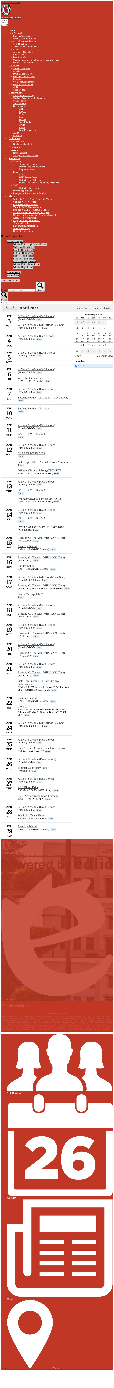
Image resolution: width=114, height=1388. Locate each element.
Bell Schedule (19, 54)
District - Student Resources (32, 166)
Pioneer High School (23, 255)
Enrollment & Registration (25, 226)
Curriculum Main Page (23, 95)
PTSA (22, 174)
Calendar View (105, 355)
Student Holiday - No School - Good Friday (43, 397)
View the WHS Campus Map (27, 207)
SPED (22, 125)
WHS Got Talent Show (31, 815)
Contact (56, 1368)
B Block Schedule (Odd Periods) (36, 316)
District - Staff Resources (30, 188)
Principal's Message (22, 36)
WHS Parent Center (28, 177)
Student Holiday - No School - (35, 408)
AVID (16, 133)
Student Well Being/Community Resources (39, 182)
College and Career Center (25, 155)
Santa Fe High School (23, 258)
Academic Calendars (23, 52)
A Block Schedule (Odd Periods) (36, 335)
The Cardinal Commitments (26, 46)
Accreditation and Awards (25, 41)
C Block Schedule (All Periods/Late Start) (41, 324)
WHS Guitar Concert (30, 378)
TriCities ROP (19, 103)
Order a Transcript (21, 228)
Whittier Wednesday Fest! (32, 767)
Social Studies (25, 122)
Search (4, 290)
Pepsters (17, 79)
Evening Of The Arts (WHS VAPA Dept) (41, 526)
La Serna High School (23, 253)
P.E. (21, 117)
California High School (24, 247)
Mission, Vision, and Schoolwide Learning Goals (36, 60)
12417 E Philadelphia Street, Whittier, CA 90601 (24, 855)
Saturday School (27, 546)
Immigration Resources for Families (29, 193)
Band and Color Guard (24, 76)
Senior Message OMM (30, 594)
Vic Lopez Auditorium (23, 81)
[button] (15, 33)
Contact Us (101, 855)
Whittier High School (23, 267)
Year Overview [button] (91, 308)
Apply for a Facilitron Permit (26, 220)
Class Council (19, 89)
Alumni (16, 49)
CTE (21, 109)
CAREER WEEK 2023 (31, 433)
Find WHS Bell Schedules (25, 204)
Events (81, 365)
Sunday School (26, 565)
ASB (15, 87)
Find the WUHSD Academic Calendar (31, 210)
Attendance (18, 141)
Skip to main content (10, 2)
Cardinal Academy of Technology (29, 98)
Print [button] (78, 308)
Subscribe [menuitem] (106, 308)
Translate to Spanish (10, 280)
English (22, 111)
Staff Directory (20, 44)
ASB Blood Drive (28, 787)
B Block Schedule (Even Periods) (37, 352)
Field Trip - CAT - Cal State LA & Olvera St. (43, 748)
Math (21, 114)
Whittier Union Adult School (26, 264)
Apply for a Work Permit (24, 218)
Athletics (17, 71)
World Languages (27, 130)
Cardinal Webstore (21, 68)
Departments (19, 106)
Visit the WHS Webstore (24, 202)
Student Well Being (28, 164)
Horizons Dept (20, 153)
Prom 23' (23, 706)
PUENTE (17, 135)
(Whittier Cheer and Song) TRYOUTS (40, 470)
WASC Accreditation (23, 62)
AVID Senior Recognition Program (38, 795)
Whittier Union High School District (30, 244)
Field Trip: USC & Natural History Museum (43, 462)
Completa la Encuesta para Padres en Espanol (34, 215)
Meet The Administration (25, 38)
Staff (15, 185)
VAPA (22, 127)
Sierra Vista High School (24, 261)
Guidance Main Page (23, 144)
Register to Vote (26, 169)
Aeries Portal (13, 275)
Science (22, 119)
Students (17, 161)
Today (77, 355)
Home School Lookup (23, 231)
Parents (16, 172)
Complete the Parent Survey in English (31, 212)
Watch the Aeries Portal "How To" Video (32, 199)
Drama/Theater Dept (22, 73)
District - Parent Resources (31, 180)
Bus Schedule (19, 57)
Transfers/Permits (21, 223)
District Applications (22, 190)
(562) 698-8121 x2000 (65, 855)
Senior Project (19, 101)
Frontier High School (23, 250)
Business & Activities (23, 84)
